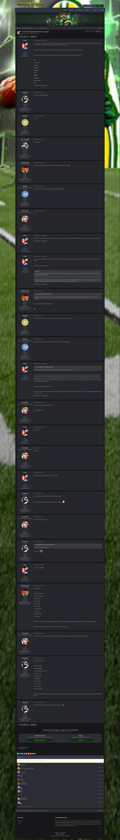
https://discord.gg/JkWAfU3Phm (27, 768)
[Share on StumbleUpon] (31, 754)
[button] (99, 19)
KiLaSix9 (25, 116)
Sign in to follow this (90, 31)
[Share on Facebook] (20, 754)
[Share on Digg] (24, 754)
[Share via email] (33, 754)
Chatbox (87, 10)
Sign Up (99, 5)
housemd (25, 92)
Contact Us (62, 833)
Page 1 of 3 (33, 36)
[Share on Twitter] (18, 754)
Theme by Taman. (66, 835)
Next (25, 36)
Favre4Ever (25, 211)
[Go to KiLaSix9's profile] (25, 122)
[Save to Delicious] (26, 754)
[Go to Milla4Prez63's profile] (25, 169)
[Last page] (28, 37)
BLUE (24, 33)
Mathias (25, 186)
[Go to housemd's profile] (25, 99)
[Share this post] (101, 40)
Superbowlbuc (23, 782)
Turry (21, 790)
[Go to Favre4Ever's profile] (25, 218)
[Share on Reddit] (29, 754)
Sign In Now (81, 740)
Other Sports (36, 33)
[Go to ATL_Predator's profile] (25, 146)
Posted (38, 40)
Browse (65, 10)
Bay (21, 794)
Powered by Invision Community (56, 835)
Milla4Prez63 (25, 163)
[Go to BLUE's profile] (19, 32)
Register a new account (40, 740)
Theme (56, 833)
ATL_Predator (25, 139)
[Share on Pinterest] (35, 754)
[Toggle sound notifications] (102, 757)
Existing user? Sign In (89, 5)
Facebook (20, 821)
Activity (71, 10)
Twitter (19, 823)
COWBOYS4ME (23, 798)
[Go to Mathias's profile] (25, 194)
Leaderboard (79, 10)
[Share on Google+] (22, 754)
